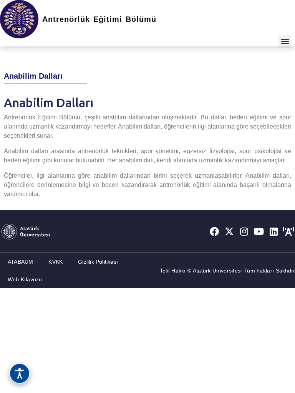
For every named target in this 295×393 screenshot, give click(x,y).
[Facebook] (214, 231)
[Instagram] (244, 231)
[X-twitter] (229, 231)
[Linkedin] (273, 231)
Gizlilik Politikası (98, 262)
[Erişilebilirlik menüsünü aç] (19, 373)
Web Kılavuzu (25, 279)
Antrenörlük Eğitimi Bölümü (99, 19)
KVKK (55, 262)
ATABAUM (20, 262)
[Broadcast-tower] (288, 231)
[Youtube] (258, 231)
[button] (284, 41)
